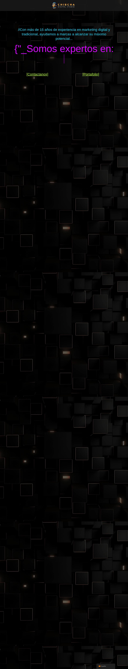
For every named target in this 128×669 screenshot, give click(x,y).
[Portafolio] (90, 74)
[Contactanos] (37, 74)
